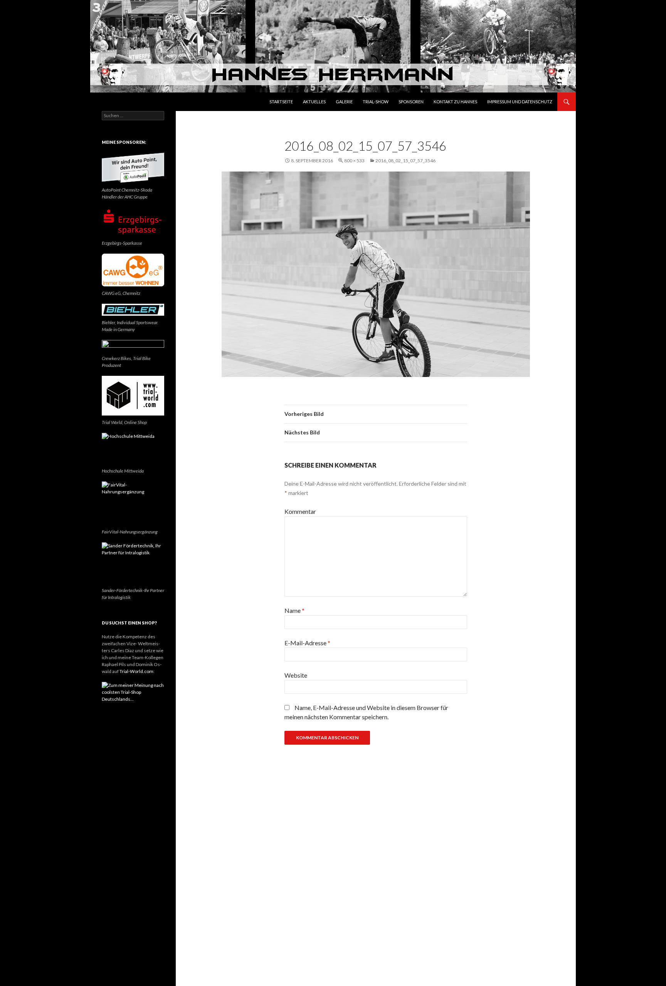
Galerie (344, 101)
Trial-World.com (136, 671)
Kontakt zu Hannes (455, 101)
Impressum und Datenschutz (519, 101)
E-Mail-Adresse (307, 642)
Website (295, 675)
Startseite (281, 101)
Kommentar (300, 511)
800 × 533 (354, 160)
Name (294, 610)
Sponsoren (411, 101)
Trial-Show (375, 101)
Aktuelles (314, 101)
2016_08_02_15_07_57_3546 (405, 160)
